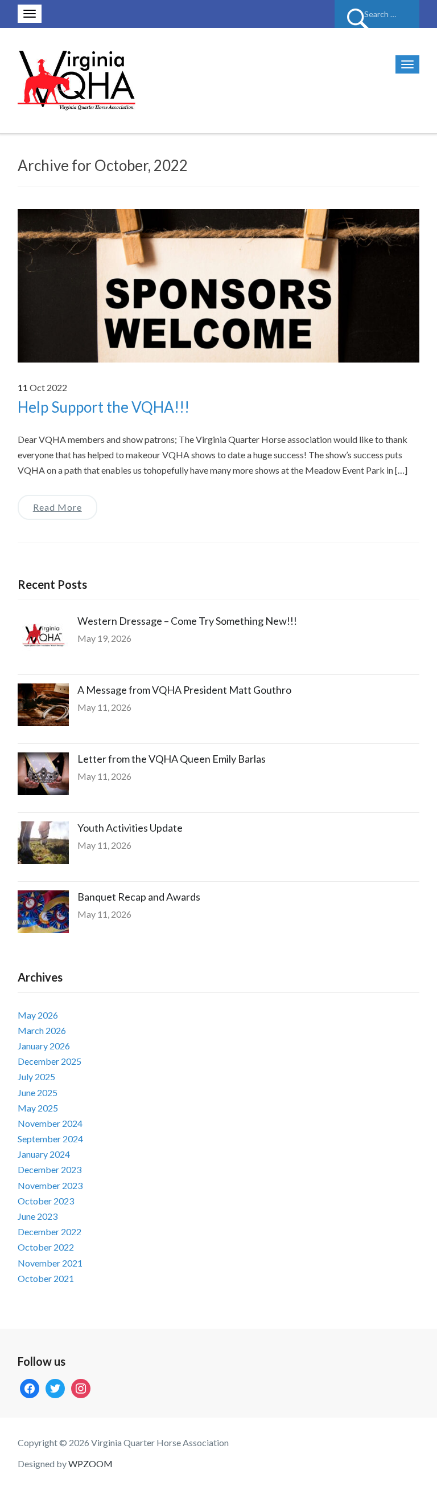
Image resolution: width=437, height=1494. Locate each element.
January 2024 (44, 1154)
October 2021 (46, 1278)
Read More (57, 507)
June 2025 (37, 1092)
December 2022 (49, 1231)
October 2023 (46, 1200)
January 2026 (44, 1045)
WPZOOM (90, 1463)
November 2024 (50, 1123)
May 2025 (38, 1107)
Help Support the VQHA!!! (103, 407)
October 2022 (46, 1246)
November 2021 (50, 1262)
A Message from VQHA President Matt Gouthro (184, 689)
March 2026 (42, 1030)
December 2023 (49, 1169)
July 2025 (36, 1076)
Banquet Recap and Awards (138, 896)
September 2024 (50, 1138)
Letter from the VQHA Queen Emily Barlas (171, 758)
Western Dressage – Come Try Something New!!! (187, 620)
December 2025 (49, 1061)
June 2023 (37, 1216)
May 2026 (38, 1014)
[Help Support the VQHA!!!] (219, 284)
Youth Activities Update (130, 827)
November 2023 (50, 1185)
